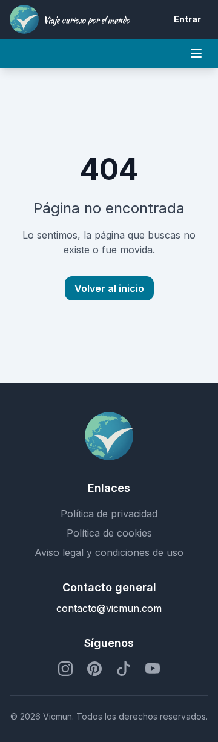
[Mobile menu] (196, 53)
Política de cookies (109, 533)
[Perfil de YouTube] (152, 668)
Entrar (187, 19)
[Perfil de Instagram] (65, 668)
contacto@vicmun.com (109, 608)
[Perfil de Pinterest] (94, 668)
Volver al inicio (109, 288)
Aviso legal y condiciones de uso (109, 552)
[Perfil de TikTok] (123, 668)
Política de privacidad (109, 514)
